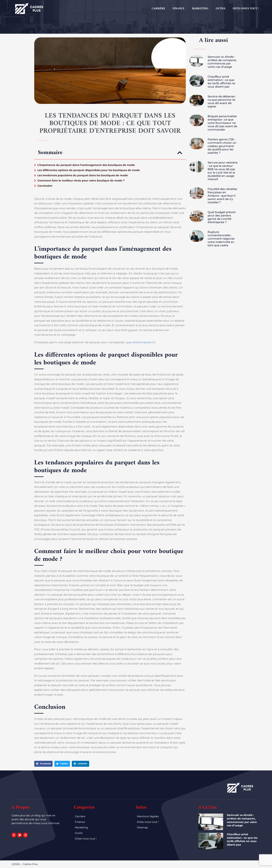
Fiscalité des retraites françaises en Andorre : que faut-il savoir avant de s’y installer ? (222, 195)
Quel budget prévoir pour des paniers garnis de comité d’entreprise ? (222, 217)
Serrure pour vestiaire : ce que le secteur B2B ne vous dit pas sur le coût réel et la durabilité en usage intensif (223, 171)
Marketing (200, 8)
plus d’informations (139, 342)
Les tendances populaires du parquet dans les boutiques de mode (82, 175)
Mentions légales (148, 816)
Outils (220, 8)
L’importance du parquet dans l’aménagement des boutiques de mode (86, 165)
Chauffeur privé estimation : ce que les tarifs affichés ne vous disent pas (221, 81)
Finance (178, 8)
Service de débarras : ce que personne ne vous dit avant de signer (222, 101)
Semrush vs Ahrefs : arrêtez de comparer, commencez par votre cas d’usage (222, 62)
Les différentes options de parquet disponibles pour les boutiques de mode (88, 170)
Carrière (158, 8)
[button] (179, 153)
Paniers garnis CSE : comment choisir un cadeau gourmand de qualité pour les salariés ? (222, 146)
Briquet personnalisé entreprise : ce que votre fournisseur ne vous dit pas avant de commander (222, 122)
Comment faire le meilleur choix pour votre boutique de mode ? (81, 180)
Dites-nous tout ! (246, 8)
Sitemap (142, 827)
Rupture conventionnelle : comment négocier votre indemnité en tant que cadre (221, 238)
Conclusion (44, 185)
